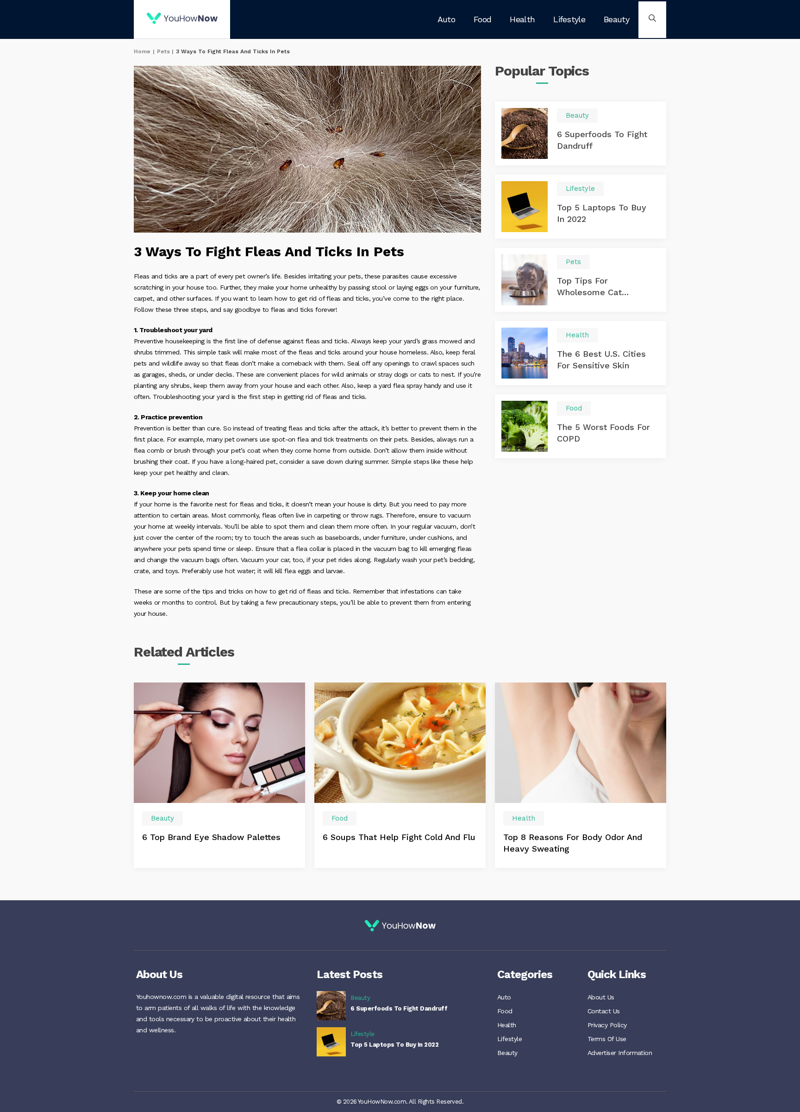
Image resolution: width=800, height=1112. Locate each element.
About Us (601, 997)
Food (482, 19)
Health (522, 19)
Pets (163, 51)
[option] (219, 774)
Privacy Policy (607, 1025)
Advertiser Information (620, 1052)
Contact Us (604, 1011)
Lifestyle (569, 19)
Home (142, 51)
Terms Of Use (607, 1038)
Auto (446, 19)
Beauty (616, 19)
